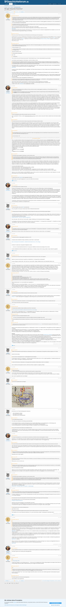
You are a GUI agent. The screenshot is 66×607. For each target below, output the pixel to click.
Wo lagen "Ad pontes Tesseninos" (17, 500)
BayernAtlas (14, 28)
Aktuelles (14, 3)
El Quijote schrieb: (15, 15)
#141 (60, 13)
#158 (60, 517)
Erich (6, 10)
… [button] (18, 11)
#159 (60, 546)
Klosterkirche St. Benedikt (47, 334)
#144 (60, 203)
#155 (60, 433)
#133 (23, 207)
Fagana (23, 38)
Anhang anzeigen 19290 (15, 560)
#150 (60, 304)
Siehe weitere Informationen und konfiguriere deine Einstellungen (15, 604)
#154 (60, 409)
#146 (60, 233)
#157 (60, 488)
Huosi (54, 37)
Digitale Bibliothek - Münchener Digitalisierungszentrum (21, 217)
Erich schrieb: (14, 87)
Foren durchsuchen (12, 5)
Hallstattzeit (21, 83)
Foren (11, 3)
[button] (17, 4)
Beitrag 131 (14, 296)
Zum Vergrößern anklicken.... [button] (36, 138)
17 (19, 11)
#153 (60, 378)
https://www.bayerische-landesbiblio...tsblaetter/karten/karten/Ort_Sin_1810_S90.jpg (26, 241)
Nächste (22, 11)
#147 (60, 253)
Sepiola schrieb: (14, 226)
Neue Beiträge (6, 5)
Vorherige (7, 11)
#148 (60, 263)
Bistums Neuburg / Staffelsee (45, 38)
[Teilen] (58, 13)
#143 (60, 183)
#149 (60, 289)
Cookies (14, 602)
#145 (60, 224)
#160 (60, 555)
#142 (60, 85)
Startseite (6, 3)
